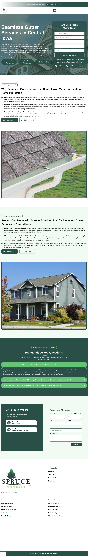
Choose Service (55, 427)
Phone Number (17, 422)
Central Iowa (47, 104)
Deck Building (6, 516)
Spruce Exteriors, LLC (22, 48)
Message (53, 433)
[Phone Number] (9, 423)
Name (52, 413)
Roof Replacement (7, 503)
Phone (69, 420)
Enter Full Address (73, 413)
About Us (51, 475)
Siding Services (6, 506)
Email (14, 428)
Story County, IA (53, 503)
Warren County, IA (54, 506)
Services (51, 471)
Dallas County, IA (53, 510)
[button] (54, 10)
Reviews (51, 481)
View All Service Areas (55, 516)
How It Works (52, 478)
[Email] (9, 429)
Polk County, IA (53, 513)
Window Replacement (8, 510)
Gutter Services (6, 513)
